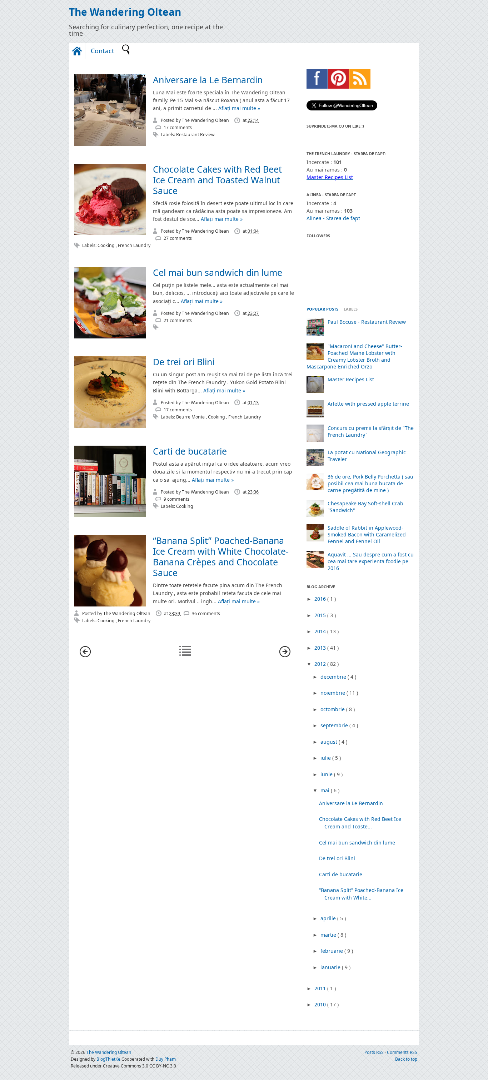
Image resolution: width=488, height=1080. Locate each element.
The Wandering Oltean (125, 12)
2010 (320, 1004)
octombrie (333, 709)
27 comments (178, 238)
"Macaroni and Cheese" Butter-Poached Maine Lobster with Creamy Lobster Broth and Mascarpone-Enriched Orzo (354, 356)
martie (329, 934)
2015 (320, 615)
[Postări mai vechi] (284, 655)
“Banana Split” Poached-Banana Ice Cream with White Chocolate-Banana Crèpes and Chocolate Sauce (221, 556)
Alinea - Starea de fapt (333, 218)
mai (325, 790)
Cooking (107, 245)
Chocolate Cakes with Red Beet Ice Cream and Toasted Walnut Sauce (217, 180)
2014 (320, 631)
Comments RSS (402, 1052)
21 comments (178, 320)
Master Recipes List (351, 379)
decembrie (334, 676)
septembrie (334, 725)
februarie (332, 950)
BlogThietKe (108, 1059)
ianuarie (331, 967)
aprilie (328, 918)
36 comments (206, 613)
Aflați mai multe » (239, 108)
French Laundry (134, 245)
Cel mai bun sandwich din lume (217, 272)
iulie (326, 757)
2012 (320, 663)
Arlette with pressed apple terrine (368, 403)
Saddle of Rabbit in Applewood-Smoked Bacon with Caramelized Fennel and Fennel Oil (367, 534)
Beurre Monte (191, 417)
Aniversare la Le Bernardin (208, 79)
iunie (327, 774)
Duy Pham (165, 1059)
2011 (320, 988)
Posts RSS (374, 1052)
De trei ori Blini (183, 361)
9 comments (176, 499)
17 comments (178, 127)
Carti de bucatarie (190, 451)
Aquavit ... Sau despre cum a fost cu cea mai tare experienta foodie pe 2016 (371, 561)
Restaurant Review (195, 135)
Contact (102, 50)
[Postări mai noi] (85, 655)
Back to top (406, 1059)
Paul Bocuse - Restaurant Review (367, 321)
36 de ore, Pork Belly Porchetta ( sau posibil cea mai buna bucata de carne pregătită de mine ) (370, 483)
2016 (320, 598)
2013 (320, 647)
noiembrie (333, 692)
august (329, 741)
